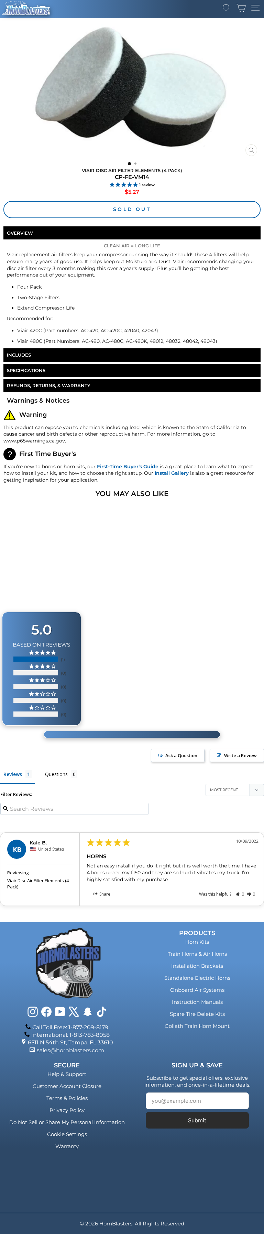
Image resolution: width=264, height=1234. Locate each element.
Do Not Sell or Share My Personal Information (67, 1122)
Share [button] (104, 894)
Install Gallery (172, 473)
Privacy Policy (67, 1110)
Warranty (67, 1146)
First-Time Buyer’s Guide (127, 466)
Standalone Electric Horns (197, 978)
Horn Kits (197, 942)
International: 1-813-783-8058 (70, 1035)
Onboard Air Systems (197, 990)
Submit (197, 1120)
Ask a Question (181, 755)
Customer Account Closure (67, 1086)
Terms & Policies (67, 1098)
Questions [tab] (56, 774)
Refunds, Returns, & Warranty (48, 385)
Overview (20, 233)
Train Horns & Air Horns (197, 954)
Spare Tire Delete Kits (197, 1014)
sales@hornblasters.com (70, 1050)
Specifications (26, 370)
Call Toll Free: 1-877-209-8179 (70, 1027)
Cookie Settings (67, 1134)
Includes (19, 355)
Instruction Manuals (197, 1002)
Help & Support (66, 1074)
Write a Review (240, 755)
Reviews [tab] (12, 774)
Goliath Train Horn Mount (197, 1026)
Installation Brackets (197, 966)
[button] (240, 894)
